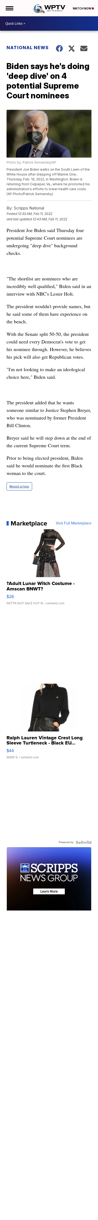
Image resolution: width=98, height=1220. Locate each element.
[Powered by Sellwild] (83, 842)
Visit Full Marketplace (73, 523)
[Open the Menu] (9, 8)
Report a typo (19, 486)
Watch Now (82, 8)
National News (28, 47)
